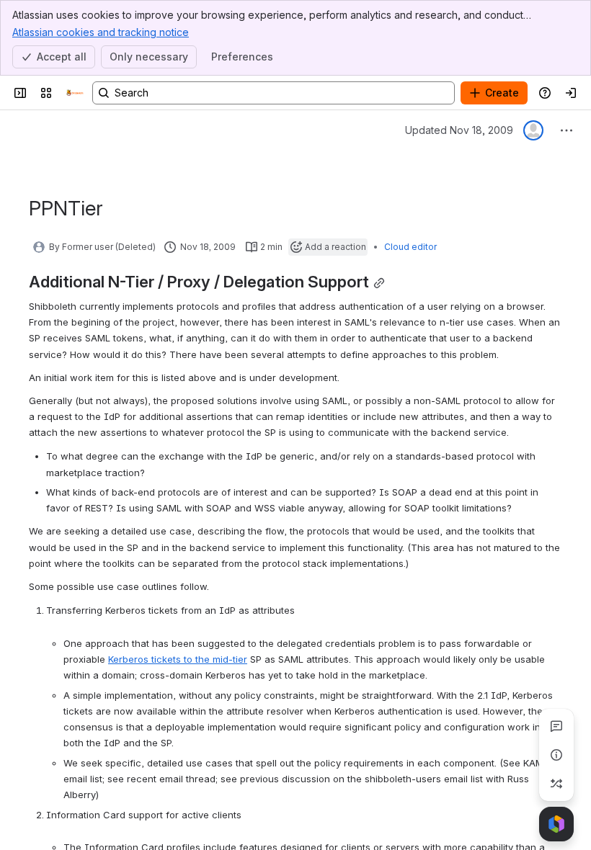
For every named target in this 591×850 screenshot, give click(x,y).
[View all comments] (556, 726)
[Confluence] (74, 92)
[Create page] (556, 783)
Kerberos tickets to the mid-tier (177, 659)
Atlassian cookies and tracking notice (100, 32)
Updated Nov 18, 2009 (459, 130)
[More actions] (566, 130)
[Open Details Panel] (556, 754)
